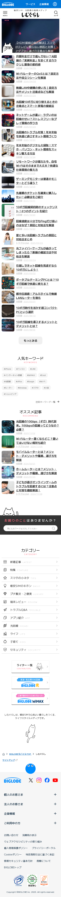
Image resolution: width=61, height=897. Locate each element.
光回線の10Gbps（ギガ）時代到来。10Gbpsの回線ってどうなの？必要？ (37, 425)
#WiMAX (31, 375)
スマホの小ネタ (23, 578)
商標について (44, 861)
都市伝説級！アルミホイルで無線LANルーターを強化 (36, 296)
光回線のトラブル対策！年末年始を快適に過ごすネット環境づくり (36, 134)
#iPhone (7, 368)
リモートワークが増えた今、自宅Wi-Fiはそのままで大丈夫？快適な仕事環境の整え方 (37, 165)
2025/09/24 (30, 259)
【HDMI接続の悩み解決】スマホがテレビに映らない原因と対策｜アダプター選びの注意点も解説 (35, 46)
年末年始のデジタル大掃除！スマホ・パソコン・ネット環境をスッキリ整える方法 (36, 149)
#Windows (22, 387)
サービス (30, 4)
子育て (18, 642)
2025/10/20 (29, 214)
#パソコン (20, 368)
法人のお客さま (13, 804)
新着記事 (21, 562)
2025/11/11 (29, 200)
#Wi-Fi (42, 381)
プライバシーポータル (44, 848)
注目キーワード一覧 (45, 402)
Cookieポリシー (13, 854)
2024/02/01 (29, 463)
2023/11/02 (29, 433)
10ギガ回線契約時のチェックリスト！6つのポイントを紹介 (36, 209)
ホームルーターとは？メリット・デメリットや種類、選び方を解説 (36, 471)
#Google (30, 381)
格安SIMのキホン (25, 586)
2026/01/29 (30, 95)
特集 (19, 570)
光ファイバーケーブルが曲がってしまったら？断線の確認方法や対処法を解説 (36, 252)
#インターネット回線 (13, 375)
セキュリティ (25, 650)
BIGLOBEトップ (12, 867)
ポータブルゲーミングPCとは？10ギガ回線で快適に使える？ (37, 282)
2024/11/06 (36, 446)
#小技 (46, 387)
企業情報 (44, 4)
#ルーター (8, 387)
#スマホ (35, 387)
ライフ (17, 634)
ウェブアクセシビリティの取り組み (23, 841)
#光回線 (7, 381)
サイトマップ (9, 760)
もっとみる (30, 340)
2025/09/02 (30, 273)
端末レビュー (23, 602)
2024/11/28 (36, 493)
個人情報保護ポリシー (16, 848)
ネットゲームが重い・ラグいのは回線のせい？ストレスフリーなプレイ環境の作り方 (36, 119)
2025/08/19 (30, 315)
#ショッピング (10, 394)
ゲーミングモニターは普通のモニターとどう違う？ (36, 181)
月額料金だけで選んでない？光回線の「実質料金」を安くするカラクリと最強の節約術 (36, 60)
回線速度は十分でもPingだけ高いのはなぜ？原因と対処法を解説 (36, 223)
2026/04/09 (30, 68)
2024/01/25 (29, 476)
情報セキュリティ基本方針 (18, 861)
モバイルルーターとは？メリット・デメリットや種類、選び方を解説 (36, 456)
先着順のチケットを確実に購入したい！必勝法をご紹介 (36, 195)
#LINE (33, 368)
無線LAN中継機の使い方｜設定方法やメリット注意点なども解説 (36, 90)
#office (19, 381)
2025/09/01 (30, 287)
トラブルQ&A (22, 242)
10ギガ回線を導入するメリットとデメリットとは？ (36, 324)
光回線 (19, 68)
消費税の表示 (29, 835)
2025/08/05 (29, 329)
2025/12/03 (29, 173)
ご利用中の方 (12, 823)
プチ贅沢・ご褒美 (27, 594)
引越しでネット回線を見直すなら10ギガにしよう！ (36, 267)
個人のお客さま (13, 794)
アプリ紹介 (20, 618)
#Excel (43, 375)
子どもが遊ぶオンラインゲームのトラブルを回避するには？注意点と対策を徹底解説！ (36, 486)
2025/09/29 (36, 242)
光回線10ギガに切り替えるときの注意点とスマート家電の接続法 (36, 104)
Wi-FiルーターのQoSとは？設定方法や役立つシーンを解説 (37, 75)
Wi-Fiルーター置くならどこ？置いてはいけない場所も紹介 (37, 441)
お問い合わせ (11, 835)
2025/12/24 (29, 139)
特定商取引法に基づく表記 (40, 854)
